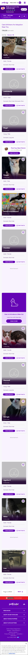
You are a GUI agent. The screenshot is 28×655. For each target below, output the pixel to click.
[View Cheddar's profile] (14, 240)
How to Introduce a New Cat (14, 314)
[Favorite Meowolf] (23, 365)
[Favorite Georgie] (23, 401)
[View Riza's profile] (14, 337)
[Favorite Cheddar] (23, 232)
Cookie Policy (13, 635)
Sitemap (9, 630)
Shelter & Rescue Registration (13, 628)
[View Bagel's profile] (14, 121)
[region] (14, 648)
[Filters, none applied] (24, 16)
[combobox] (11, 35)
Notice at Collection (13, 632)
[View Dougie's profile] (14, 168)
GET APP (24, 9)
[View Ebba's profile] (14, 509)
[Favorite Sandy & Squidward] (23, 196)
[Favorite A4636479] (23, 76)
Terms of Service (16, 630)
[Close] (26, 643)
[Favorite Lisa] (23, 553)
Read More (14, 321)
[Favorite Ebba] (23, 501)
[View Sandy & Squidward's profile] (14, 204)
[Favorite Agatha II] (23, 464)
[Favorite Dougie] (23, 159)
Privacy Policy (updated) (9, 634)
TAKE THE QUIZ (14, 153)
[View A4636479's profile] (14, 84)
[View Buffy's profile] (14, 48)
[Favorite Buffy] (23, 39)
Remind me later (10, 11)
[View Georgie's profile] (14, 409)
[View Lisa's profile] (14, 561)
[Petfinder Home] (5, 2)
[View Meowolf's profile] (14, 373)
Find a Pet (13, 2)
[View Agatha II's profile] (14, 473)
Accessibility (19, 634)
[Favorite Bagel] (23, 112)
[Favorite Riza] (23, 328)
